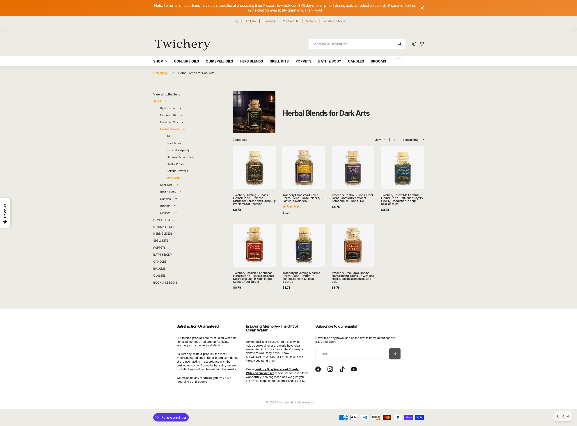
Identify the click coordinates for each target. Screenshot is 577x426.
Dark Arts (173, 178)
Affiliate (250, 21)
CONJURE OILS (186, 61)
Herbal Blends (169, 129)
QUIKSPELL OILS (219, 61)
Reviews (269, 21)
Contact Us (290, 21)
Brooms (165, 206)
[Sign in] (414, 43)
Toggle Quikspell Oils (183, 122)
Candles (165, 199)
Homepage (160, 73)
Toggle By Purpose (180, 108)
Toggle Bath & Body (181, 192)
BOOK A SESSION (165, 282)
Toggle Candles (176, 198)
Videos (311, 21)
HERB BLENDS (251, 61)
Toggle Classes (175, 212)
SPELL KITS (279, 61)
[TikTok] (342, 369)
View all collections (166, 94)
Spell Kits (166, 185)
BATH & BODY (329, 61)
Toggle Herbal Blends (184, 129)
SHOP (158, 61)
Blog (234, 21)
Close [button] (422, 8)
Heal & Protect (176, 164)
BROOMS (378, 61)
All (168, 136)
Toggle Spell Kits (177, 185)
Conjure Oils (168, 115)
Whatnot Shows (334, 21)
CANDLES (356, 61)
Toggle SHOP (166, 101)
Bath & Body (168, 192)
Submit (399, 44)
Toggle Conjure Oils (181, 115)
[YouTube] (354, 369)
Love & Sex (174, 143)
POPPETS (303, 61)
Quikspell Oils (169, 122)
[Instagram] (330, 369)
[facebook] (318, 369)
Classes (165, 213)
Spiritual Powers (177, 171)
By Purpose (167, 108)
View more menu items (398, 61)
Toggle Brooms (175, 205)
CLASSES (159, 275)
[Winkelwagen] (422, 43)
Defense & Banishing (180, 157)
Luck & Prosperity (178, 150)
